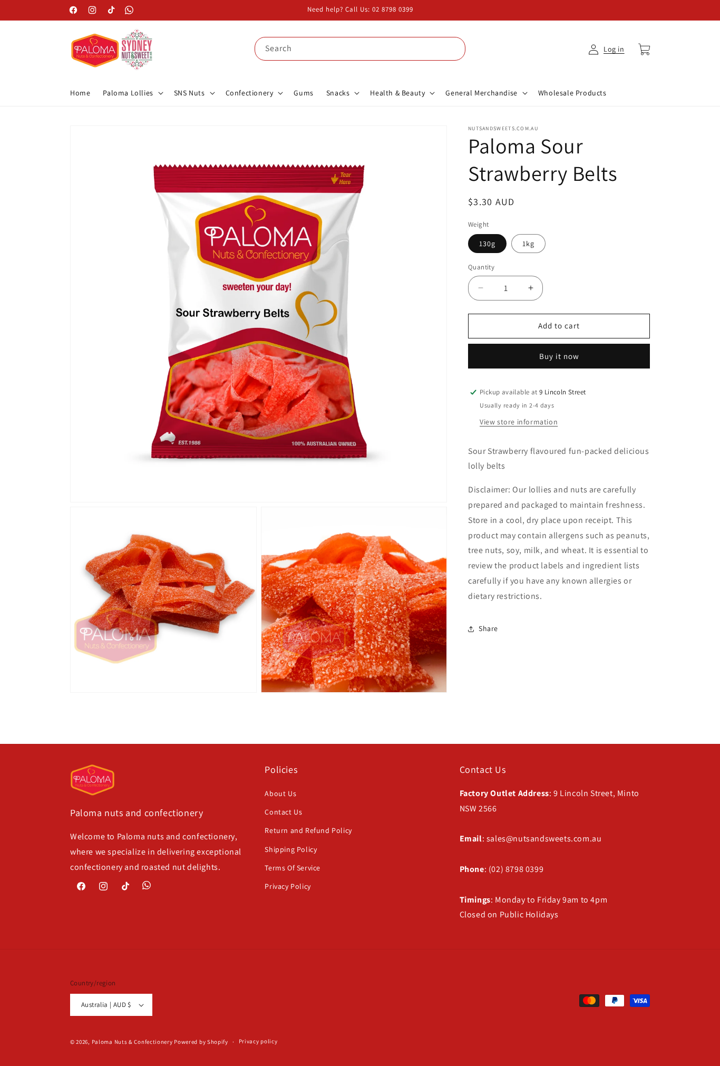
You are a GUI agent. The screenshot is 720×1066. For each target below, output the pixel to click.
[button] (131, 93)
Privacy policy (258, 1041)
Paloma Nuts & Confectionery (132, 1041)
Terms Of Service (292, 868)
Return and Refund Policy (308, 830)
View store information (519, 422)
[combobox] (360, 49)
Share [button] (488, 628)
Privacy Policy (287, 886)
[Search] (453, 48)
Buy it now (559, 356)
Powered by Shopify (201, 1041)
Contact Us (283, 812)
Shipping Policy (291, 849)
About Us (280, 793)
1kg (528, 243)
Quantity (481, 267)
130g (487, 243)
